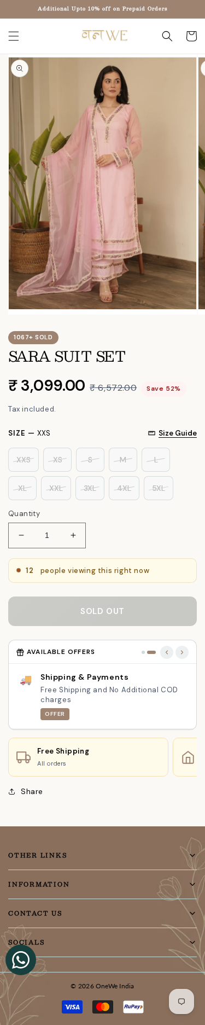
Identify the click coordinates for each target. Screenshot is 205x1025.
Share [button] (32, 791)
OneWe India (115, 986)
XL (22, 488)
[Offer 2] (151, 652)
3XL (90, 488)
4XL (124, 488)
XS (57, 460)
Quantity (24, 513)
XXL (56, 488)
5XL (158, 488)
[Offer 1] (143, 652)
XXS (23, 460)
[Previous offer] (166, 652)
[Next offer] (182, 652)
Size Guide (178, 433)
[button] (14, 36)
